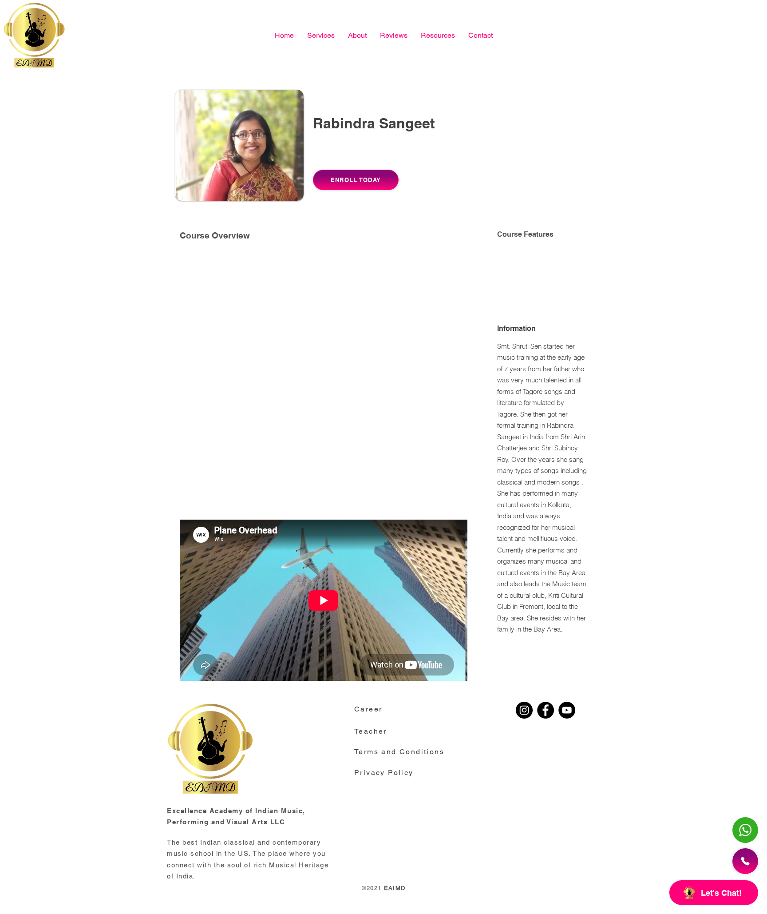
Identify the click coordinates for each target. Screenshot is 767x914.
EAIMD (395, 888)
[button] (438, 35)
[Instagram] (524, 710)
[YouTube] (566, 710)
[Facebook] (545, 710)
